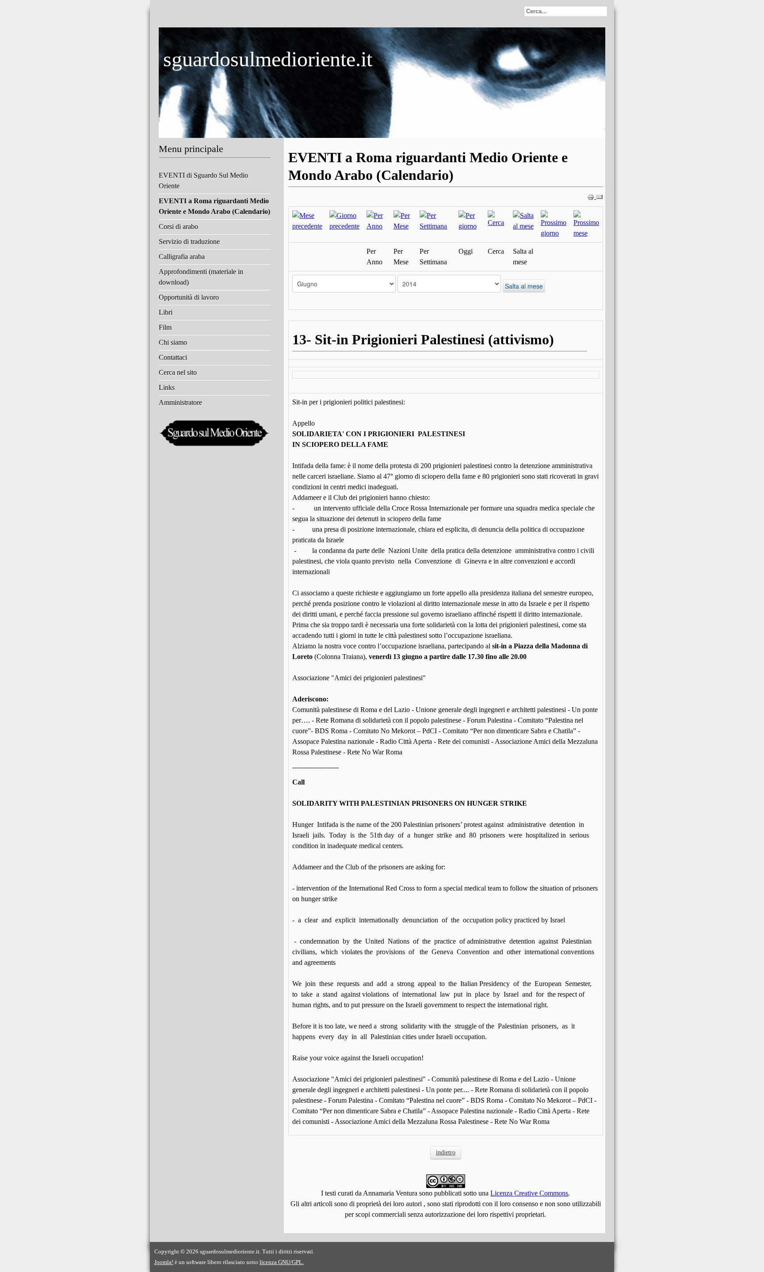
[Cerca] (497, 218)
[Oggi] (469, 220)
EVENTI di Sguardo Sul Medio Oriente (203, 180)
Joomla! (163, 1262)
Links (167, 387)
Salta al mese (524, 286)
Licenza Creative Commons (529, 1193)
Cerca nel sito (178, 372)
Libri (165, 312)
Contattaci (173, 357)
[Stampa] (591, 196)
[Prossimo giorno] (553, 224)
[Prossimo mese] (586, 224)
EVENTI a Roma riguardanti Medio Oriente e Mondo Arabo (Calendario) (214, 206)
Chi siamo (173, 342)
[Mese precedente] (307, 220)
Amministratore (180, 402)
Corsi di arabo (178, 226)
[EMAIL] (599, 196)
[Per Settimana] (435, 220)
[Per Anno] (376, 220)
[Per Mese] (403, 220)
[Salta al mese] (523, 220)
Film (165, 327)
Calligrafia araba (182, 256)
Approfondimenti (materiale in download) (201, 277)
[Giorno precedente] (344, 220)
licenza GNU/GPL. (282, 1262)
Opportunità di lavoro (189, 297)
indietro (445, 1152)
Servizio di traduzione (189, 241)
